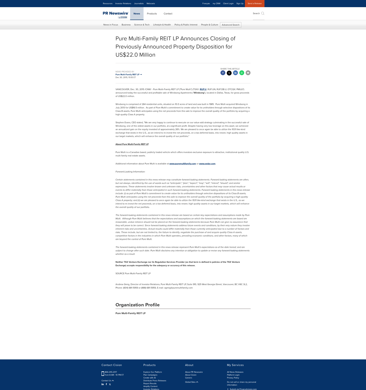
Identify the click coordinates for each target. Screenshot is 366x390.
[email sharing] (248, 73)
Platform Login (233, 374)
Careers (188, 377)
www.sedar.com (207, 163)
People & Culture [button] (209, 24)
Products (152, 13)
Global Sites (190, 382)
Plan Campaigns (150, 374)
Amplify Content (150, 386)
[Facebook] (106, 384)
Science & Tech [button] (142, 24)
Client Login (228, 3)
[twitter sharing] (229, 73)
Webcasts (151, 3)
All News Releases (235, 372)
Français (206, 3)
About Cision (190, 374)
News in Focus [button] (110, 24)
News (137, 13)
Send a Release (255, 3)
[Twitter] (110, 384)
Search (256, 13)
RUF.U (203, 89)
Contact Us (107, 380)
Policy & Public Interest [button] (186, 24)
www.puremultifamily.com (182, 163)
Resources (108, 3)
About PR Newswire (194, 372)
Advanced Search (230, 24)
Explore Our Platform (152, 372)
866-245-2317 (111, 372)
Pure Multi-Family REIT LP (131, 313)
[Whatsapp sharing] (241, 73)
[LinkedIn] (103, 384)
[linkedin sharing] (235, 73)
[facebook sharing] (222, 73)
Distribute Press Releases (154, 380)
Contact (168, 13)
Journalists (139, 3)
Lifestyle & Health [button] (162, 24)
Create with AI (149, 377)
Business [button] (126, 24)
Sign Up (239, 3)
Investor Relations (123, 3)
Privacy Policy (233, 377)
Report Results (150, 383)
